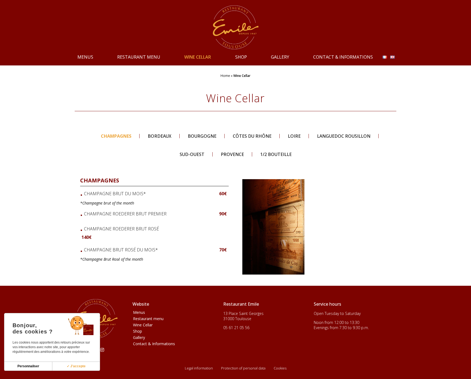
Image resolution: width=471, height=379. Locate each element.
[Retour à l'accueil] (235, 27)
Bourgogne (202, 136)
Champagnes (116, 136)
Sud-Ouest (192, 154)
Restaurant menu (138, 57)
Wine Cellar (197, 57)
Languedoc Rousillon (343, 136)
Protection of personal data (243, 368)
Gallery (280, 57)
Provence (232, 154)
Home (225, 75)
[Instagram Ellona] (102, 350)
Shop (241, 57)
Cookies (280, 368)
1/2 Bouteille (276, 154)
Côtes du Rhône (252, 136)
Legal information (199, 368)
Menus (85, 57)
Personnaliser (28, 366)
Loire (294, 136)
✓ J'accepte (76, 366)
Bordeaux (159, 136)
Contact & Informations (343, 57)
